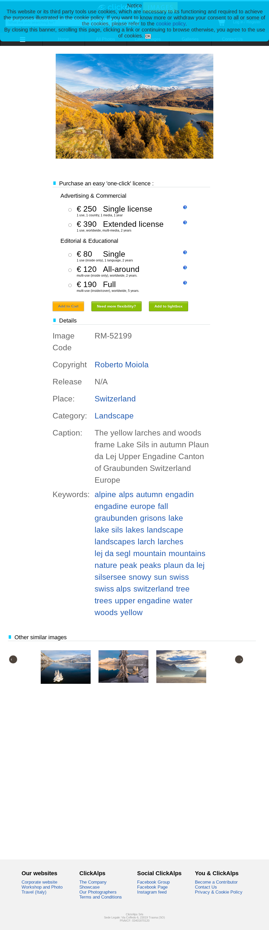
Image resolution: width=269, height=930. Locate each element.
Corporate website (39, 882)
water (183, 600)
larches (170, 541)
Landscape (114, 415)
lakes (135, 529)
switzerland (153, 588)
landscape (165, 529)
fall (163, 506)
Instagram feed (152, 892)
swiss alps (113, 588)
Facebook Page (152, 887)
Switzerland (115, 398)
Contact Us (206, 887)
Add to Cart (68, 306)
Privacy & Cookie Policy (218, 892)
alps (126, 494)
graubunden (116, 518)
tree (183, 588)
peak (128, 565)
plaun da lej (184, 565)
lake (175, 518)
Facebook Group (153, 882)
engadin (179, 494)
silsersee (110, 577)
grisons (153, 518)
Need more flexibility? (116, 306)
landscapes (115, 541)
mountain (149, 553)
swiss (179, 577)
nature (106, 565)
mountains (187, 553)
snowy (140, 577)
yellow (131, 612)
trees (103, 600)
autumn (149, 494)
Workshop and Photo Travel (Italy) (42, 889)
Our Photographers (98, 892)
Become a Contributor (216, 882)
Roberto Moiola (122, 364)
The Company (93, 882)
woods (106, 612)
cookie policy (170, 23)
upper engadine (142, 600)
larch (146, 541)
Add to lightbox (168, 306)
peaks (150, 565)
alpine (105, 494)
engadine (111, 506)
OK (148, 36)
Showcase (89, 887)
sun (160, 577)
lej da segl (113, 553)
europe (142, 506)
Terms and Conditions (100, 897)
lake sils (109, 529)
